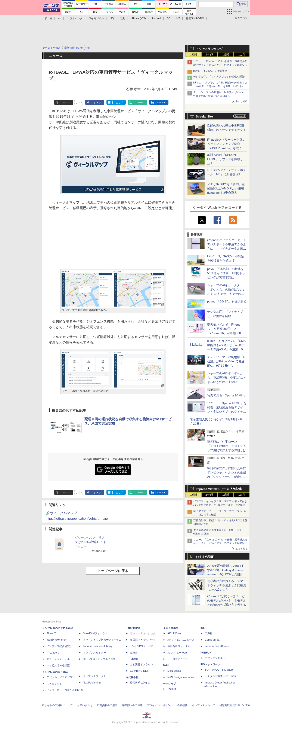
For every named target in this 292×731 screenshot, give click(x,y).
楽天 (122, 18)
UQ (112, 18)
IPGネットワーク (210, 664)
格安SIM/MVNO (195, 18)
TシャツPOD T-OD (141, 646)
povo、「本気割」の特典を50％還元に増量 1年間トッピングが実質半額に (226, 273)
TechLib (172, 689)
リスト (79, 102)
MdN (166, 665)
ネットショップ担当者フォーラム (102, 639)
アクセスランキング (209, 49)
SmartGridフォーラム (95, 633)
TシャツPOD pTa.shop (219, 669)
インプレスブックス (94, 676)
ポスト (66, 102)
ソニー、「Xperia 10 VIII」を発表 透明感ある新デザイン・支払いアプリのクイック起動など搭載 (220, 65)
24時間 (209, 54)
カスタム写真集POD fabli (220, 676)
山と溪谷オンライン (141, 664)
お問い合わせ (85, 705)
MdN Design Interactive (181, 677)
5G (168, 18)
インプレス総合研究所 (59, 646)
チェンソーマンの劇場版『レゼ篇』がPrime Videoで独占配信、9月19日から (226, 361)
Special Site (204, 116)
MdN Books (174, 670)
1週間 (225, 54)
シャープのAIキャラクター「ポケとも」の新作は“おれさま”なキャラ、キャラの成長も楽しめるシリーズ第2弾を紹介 (226, 293)
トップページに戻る (112, 571)
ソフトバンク (75, 18)
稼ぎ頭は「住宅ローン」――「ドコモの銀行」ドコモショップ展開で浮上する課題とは (226, 446)
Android (156, 18)
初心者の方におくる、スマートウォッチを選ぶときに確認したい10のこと (226, 585)
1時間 (193, 54)
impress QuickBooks (217, 646)
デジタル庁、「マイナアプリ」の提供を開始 (219, 76)
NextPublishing (92, 682)
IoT (178, 18)
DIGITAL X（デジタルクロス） (100, 659)
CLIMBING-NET (139, 670)
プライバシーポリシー (160, 705)
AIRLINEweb (174, 633)
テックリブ (169, 683)
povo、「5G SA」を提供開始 (210, 70)
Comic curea (212, 639)
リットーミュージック (143, 633)
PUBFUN (206, 652)
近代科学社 (132, 677)
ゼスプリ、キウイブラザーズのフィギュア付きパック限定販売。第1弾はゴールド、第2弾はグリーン (220, 505)
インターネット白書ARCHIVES (65, 690)
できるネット (54, 683)
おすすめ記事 (205, 556)
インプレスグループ (203, 705)
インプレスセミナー (94, 652)
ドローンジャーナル (58, 659)
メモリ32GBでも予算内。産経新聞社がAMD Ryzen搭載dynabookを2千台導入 (226, 188)
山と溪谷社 (132, 659)
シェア (97, 102)
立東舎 (134, 652)
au (59, 18)
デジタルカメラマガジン (61, 677)
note (140, 102)
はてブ (118, 102)
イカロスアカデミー (178, 659)
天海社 (208, 633)
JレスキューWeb (177, 652)
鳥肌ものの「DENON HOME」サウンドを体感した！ (225, 159)
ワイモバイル (96, 18)
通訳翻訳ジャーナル (178, 646)
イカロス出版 (170, 628)
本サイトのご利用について (57, 705)
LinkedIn (161, 102)
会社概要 (182, 705)
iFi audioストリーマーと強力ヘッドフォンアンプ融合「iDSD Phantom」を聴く (226, 144)
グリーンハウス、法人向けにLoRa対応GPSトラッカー (90, 542)
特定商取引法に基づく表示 (235, 705)
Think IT (51, 633)
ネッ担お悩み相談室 (58, 665)
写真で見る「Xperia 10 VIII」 (226, 395)
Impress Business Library (97, 646)
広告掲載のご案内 (107, 705)
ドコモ (48, 18)
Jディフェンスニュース (180, 639)
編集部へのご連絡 (132, 705)
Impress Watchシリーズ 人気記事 (219, 489)
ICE (203, 628)
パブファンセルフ (215, 658)
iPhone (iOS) (138, 18)
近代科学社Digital (140, 682)
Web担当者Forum (57, 639)
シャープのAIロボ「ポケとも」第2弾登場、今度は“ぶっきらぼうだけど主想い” (226, 378)
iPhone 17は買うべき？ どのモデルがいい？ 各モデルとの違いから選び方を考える (226, 600)
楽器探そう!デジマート (143, 639)
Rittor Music (133, 628)
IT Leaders (53, 652)
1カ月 (241, 54)
